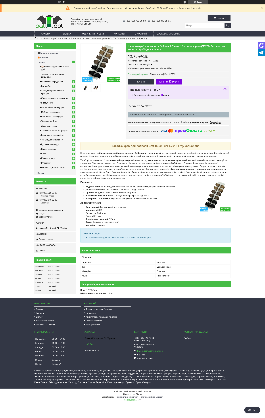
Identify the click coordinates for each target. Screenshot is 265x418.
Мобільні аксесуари (50, 112)
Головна (45, 34)
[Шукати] (228, 25)
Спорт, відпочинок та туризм (54, 98)
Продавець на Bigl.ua (132, 394)
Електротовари (48, 158)
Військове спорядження (52, 81)
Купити (141, 81)
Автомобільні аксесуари (52, 107)
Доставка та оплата (168, 34)
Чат (254, 410)
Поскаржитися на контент (127, 397)
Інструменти (47, 103)
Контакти (119, 34)
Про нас (39, 309)
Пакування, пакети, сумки (53, 167)
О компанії (141, 34)
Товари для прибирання (52, 140)
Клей (43, 154)
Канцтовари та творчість (52, 135)
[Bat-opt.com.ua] (49, 29)
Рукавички (46, 163)
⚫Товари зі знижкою (47, 53)
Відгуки (67, 34)
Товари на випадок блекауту (99, 309)
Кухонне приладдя (50, 144)
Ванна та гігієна (48, 149)
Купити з (163, 81)
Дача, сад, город (49, 126)
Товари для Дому (49, 121)
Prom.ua (147, 391)
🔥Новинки (42, 57)
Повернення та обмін (93, 34)
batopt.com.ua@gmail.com (51, 210)
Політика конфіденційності (151, 397)
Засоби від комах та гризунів (54, 130)
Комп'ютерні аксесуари (52, 116)
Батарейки (46, 86)
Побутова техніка (94, 321)
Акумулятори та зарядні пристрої (101, 317)
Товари (41, 62)
